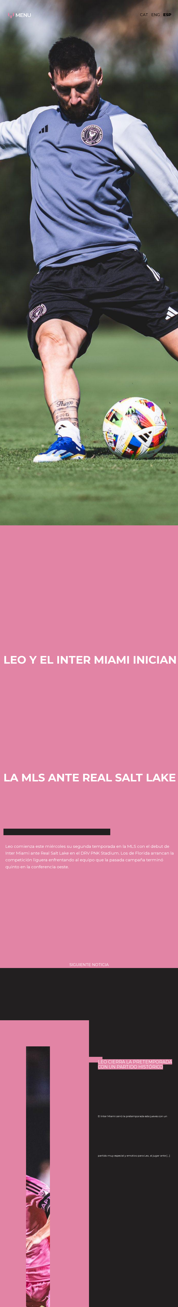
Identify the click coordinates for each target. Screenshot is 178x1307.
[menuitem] (145, 15)
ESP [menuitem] (167, 14)
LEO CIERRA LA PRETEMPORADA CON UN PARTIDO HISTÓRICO (135, 1064)
